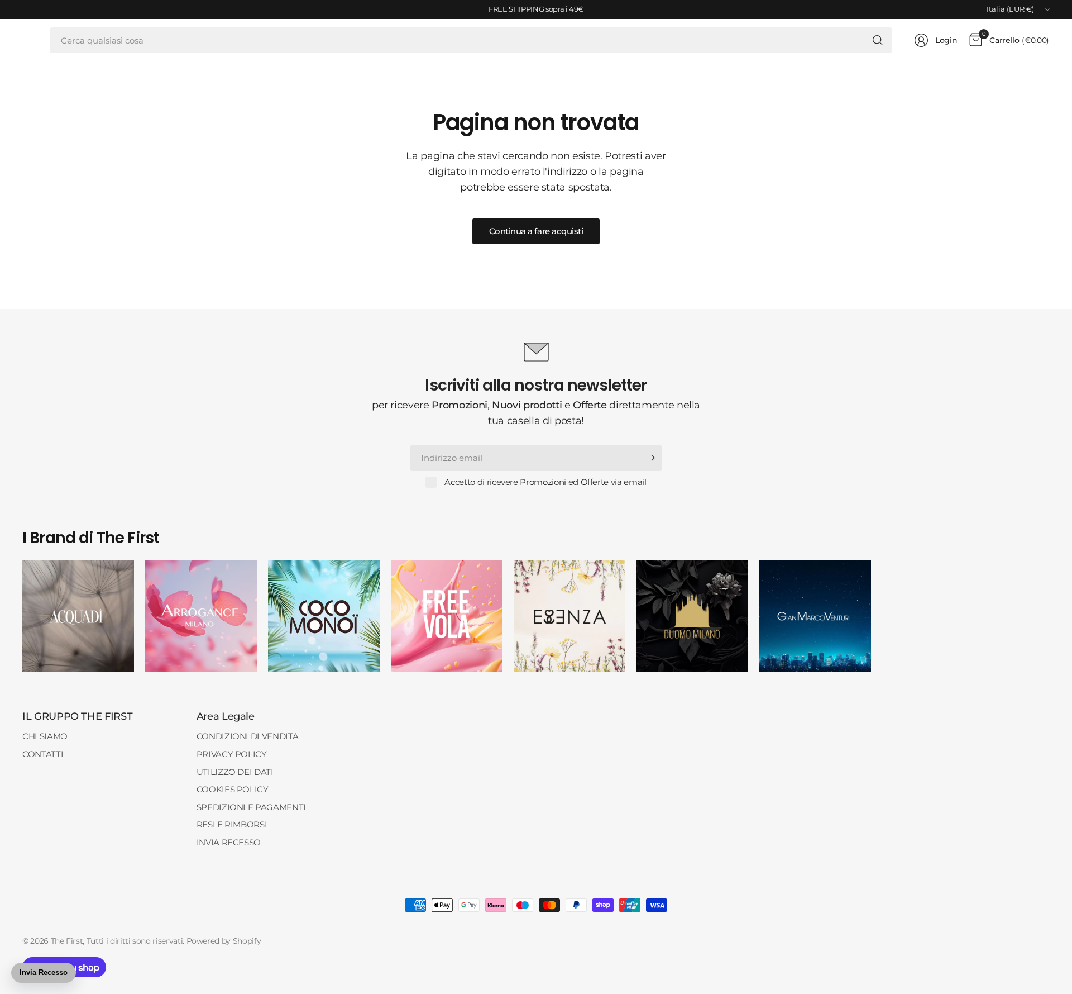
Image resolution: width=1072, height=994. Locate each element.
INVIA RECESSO (229, 842)
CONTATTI (42, 754)
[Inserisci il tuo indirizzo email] (650, 458)
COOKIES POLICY (233, 789)
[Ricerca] (878, 40)
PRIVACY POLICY (232, 754)
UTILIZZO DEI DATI (235, 772)
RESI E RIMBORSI (232, 824)
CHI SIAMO (45, 736)
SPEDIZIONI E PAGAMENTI (251, 807)
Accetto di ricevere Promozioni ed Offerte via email (545, 482)
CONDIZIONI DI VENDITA (248, 736)
